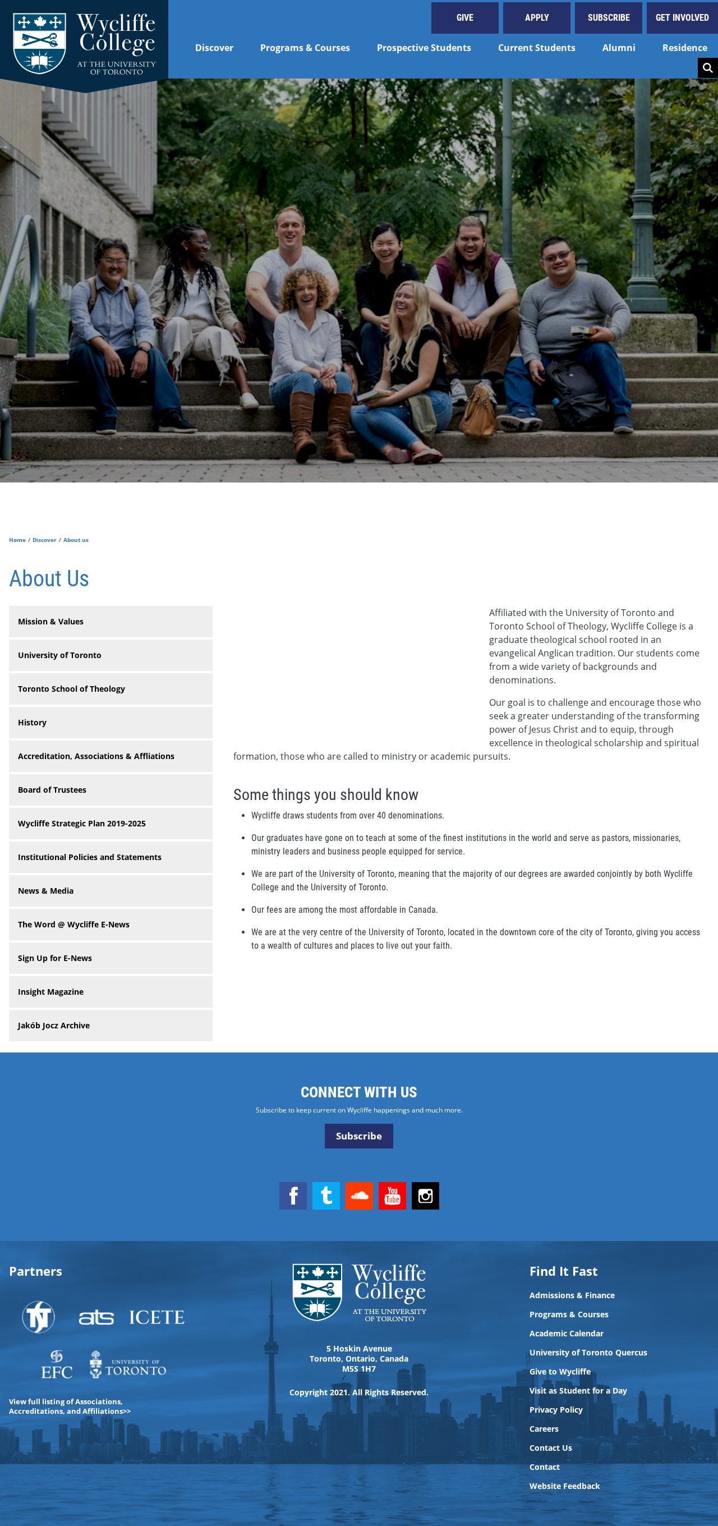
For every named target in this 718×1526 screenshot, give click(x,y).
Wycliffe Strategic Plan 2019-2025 (82, 823)
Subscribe (609, 17)
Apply (537, 17)
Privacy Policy (556, 1410)
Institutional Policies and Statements (90, 857)
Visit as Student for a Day (578, 1391)
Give (465, 17)
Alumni (619, 48)
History (32, 722)
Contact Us (551, 1448)
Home (17, 540)
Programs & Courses (305, 48)
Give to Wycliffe (560, 1372)
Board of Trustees (52, 789)
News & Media (45, 890)
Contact (545, 1467)
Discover (214, 48)
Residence (684, 48)
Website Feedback (565, 1486)
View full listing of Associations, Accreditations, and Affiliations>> (70, 1406)
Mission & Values (51, 621)
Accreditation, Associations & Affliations (96, 756)
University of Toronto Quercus (588, 1353)
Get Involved (682, 17)
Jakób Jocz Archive (54, 1025)
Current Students (537, 48)
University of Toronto (60, 655)
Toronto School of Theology (71, 688)
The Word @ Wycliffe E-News (74, 924)
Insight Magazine (51, 991)
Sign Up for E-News (55, 958)
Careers (544, 1429)
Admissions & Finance (572, 1295)
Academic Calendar (567, 1333)
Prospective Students (424, 48)
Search (708, 68)
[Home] (84, 39)
